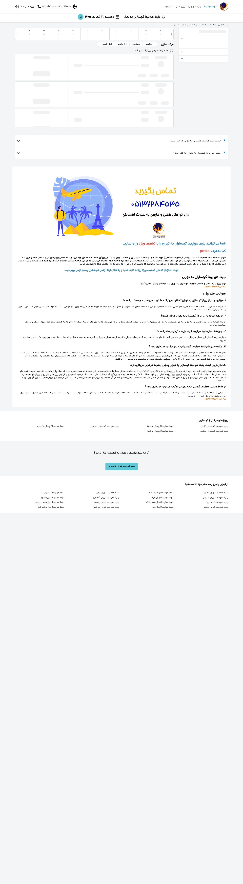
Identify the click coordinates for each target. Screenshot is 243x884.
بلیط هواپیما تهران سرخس (106, 507)
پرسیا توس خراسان (220, 25)
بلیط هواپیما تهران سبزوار (215, 497)
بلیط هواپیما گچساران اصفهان (104, 426)
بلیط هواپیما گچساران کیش (50, 426)
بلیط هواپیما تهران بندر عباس (49, 502)
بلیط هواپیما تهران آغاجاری (106, 497)
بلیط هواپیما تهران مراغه (161, 492)
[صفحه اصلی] (224, 6)
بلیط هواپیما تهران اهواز (52, 497)
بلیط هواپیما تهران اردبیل (52, 492)
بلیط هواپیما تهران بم (163, 507)
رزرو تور (169, 6)
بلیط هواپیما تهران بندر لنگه (159, 502)
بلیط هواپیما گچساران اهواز (160, 426)
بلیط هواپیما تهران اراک (162, 497)
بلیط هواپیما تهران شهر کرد (51, 507)
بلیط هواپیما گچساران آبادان (214, 426)
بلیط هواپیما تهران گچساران (121, 466)
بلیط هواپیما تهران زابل (107, 492)
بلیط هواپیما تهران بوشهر (215, 507)
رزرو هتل (180, 6)
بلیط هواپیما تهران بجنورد (106, 502)
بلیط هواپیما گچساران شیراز (160, 431)
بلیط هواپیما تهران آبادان (216, 492)
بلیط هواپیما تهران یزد (217, 502)
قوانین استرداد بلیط (66, 337)
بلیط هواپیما (210, 6)
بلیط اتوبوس (194, 6)
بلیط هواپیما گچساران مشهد (214, 431)
